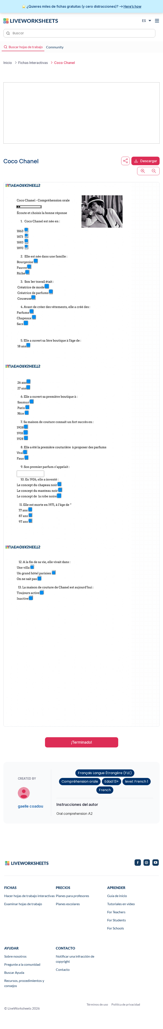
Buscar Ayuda (14, 972)
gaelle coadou (30, 806)
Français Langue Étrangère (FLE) (105, 772)
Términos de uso (97, 1004)
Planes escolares (68, 904)
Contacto (63, 969)
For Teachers (116, 912)
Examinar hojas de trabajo (23, 904)
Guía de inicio (117, 896)
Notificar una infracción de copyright (75, 958)
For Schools (115, 928)
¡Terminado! (81, 742)
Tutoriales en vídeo (121, 904)
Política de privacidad (125, 1004)
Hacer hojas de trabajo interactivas (29, 896)
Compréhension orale (80, 781)
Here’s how (132, 6)
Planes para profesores (72, 896)
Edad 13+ (111, 781)
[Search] (8, 33)
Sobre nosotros (15, 956)
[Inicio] (30, 20)
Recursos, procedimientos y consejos (24, 983)
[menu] (157, 20)
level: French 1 (136, 781)
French (105, 790)
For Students (116, 920)
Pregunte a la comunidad (22, 964)
